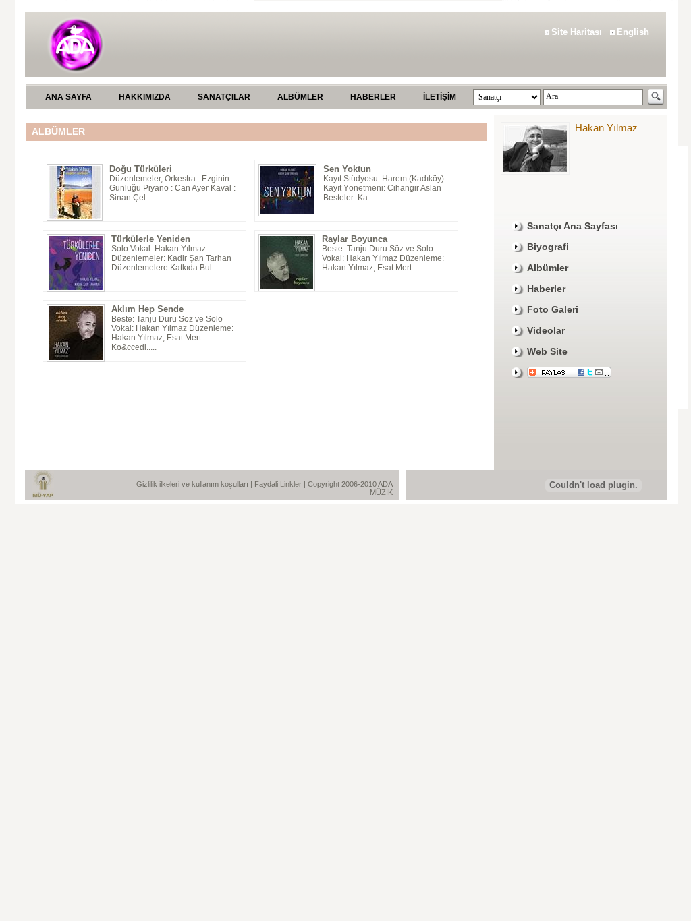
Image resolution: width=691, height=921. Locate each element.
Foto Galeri (552, 309)
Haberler (546, 288)
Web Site (547, 351)
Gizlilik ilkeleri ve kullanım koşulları (193, 484)
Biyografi (548, 246)
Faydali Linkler (279, 484)
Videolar (546, 330)
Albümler (547, 267)
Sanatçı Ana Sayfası (572, 225)
